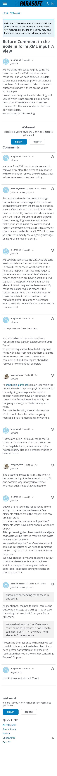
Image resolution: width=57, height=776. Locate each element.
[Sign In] (52, 3)
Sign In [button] (18, 141)
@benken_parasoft (17, 384)
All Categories (9, 724)
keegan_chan (17, 375)
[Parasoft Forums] (29, 3)
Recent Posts (9, 729)
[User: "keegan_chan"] (6, 376)
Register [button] (37, 141)
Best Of (6, 742)
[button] (52, 47)
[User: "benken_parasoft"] (6, 190)
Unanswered (28, 737)
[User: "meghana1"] (6, 61)
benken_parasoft (19, 188)
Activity (6, 733)
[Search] (47, 3)
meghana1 (16, 60)
